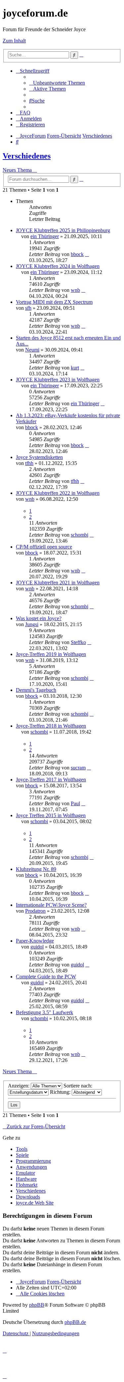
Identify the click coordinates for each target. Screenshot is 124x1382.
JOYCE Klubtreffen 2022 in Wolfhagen (58, 493)
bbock (77, 254)
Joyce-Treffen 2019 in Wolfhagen (51, 654)
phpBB (36, 1305)
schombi (79, 535)
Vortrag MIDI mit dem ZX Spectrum (54, 302)
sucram (78, 767)
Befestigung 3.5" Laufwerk (44, 1012)
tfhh (29, 463)
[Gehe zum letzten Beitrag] (87, 254)
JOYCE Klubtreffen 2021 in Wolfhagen (58, 582)
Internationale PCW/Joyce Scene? (51, 905)
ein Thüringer (44, 236)
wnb (75, 290)
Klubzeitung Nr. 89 (36, 869)
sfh (28, 308)
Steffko (78, 642)
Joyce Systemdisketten (39, 457)
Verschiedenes (27, 156)
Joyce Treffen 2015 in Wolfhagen (51, 815)
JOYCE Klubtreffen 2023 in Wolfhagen (58, 379)
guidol (37, 947)
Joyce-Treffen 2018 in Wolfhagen (51, 726)
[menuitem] (57, 83)
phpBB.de (75, 1322)
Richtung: (61, 1092)
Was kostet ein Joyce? (39, 618)
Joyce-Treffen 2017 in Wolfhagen (51, 779)
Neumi (32, 350)
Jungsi (31, 624)
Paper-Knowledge (35, 941)
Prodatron (35, 911)
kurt (75, 367)
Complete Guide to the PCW (46, 976)
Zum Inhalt (14, 40)
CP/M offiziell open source (44, 547)
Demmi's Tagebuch (36, 690)
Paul (75, 803)
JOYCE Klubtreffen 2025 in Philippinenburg (63, 230)
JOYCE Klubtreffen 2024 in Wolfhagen (58, 266)
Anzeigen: (19, 1085)
